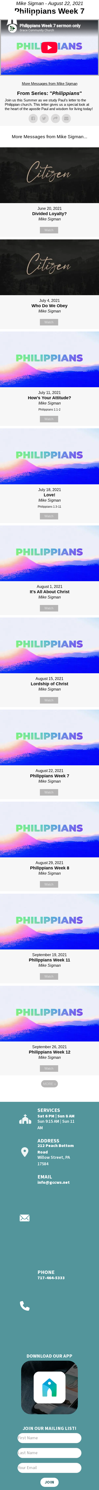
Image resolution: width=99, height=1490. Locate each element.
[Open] (87, 16)
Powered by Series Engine (49, 1097)
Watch (48, 230)
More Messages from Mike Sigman (49, 83)
